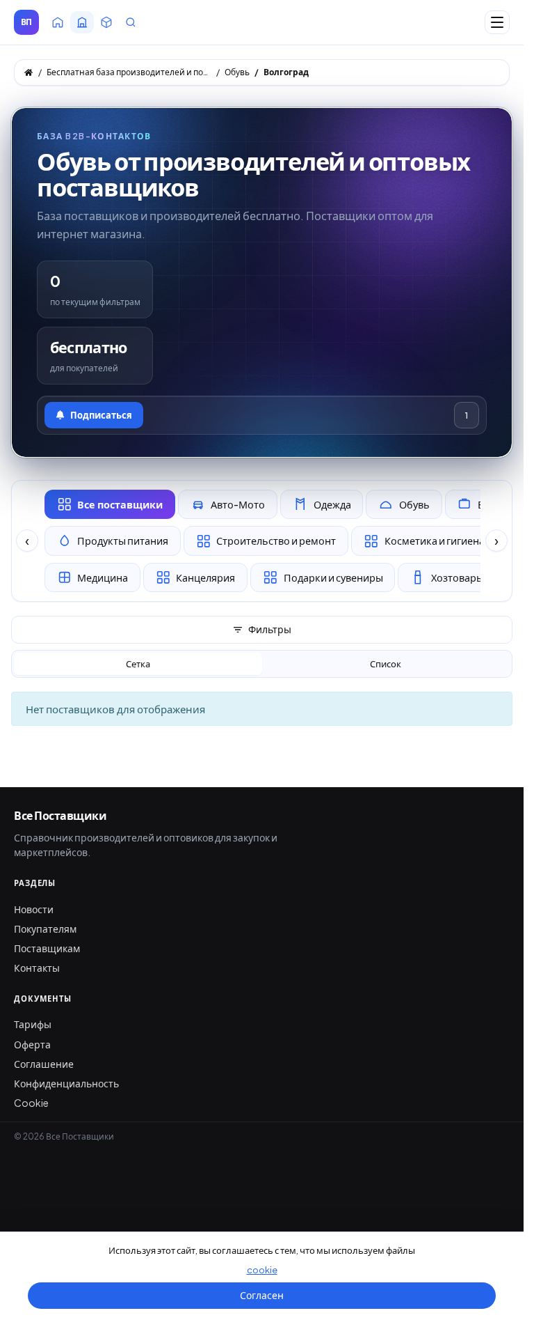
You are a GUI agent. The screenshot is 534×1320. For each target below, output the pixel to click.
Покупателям (45, 928)
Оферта (32, 1044)
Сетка (138, 663)
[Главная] (28, 72)
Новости (34, 909)
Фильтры (269, 629)
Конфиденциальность (66, 1083)
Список (385, 663)
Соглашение (44, 1063)
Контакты (37, 967)
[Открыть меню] (497, 22)
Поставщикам (47, 948)
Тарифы (32, 1024)
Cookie (31, 1102)
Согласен (262, 1295)
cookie (262, 1269)
